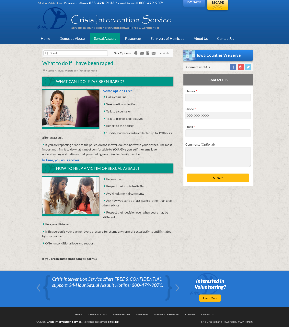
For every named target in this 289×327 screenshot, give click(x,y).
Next (177, 288)
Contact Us (225, 38)
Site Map (113, 321)
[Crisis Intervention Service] (104, 18)
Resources (133, 38)
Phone (189, 109)
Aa (161, 52)
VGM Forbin (245, 321)
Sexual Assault (105, 38)
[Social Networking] (154, 54)
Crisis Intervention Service (64, 321)
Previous (38, 288)
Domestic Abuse (72, 38)
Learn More (210, 298)
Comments (200, 144)
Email (189, 126)
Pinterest (241, 67)
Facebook (233, 67)
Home (45, 38)
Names (190, 91)
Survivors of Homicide (167, 38)
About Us (201, 38)
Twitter (248, 67)
